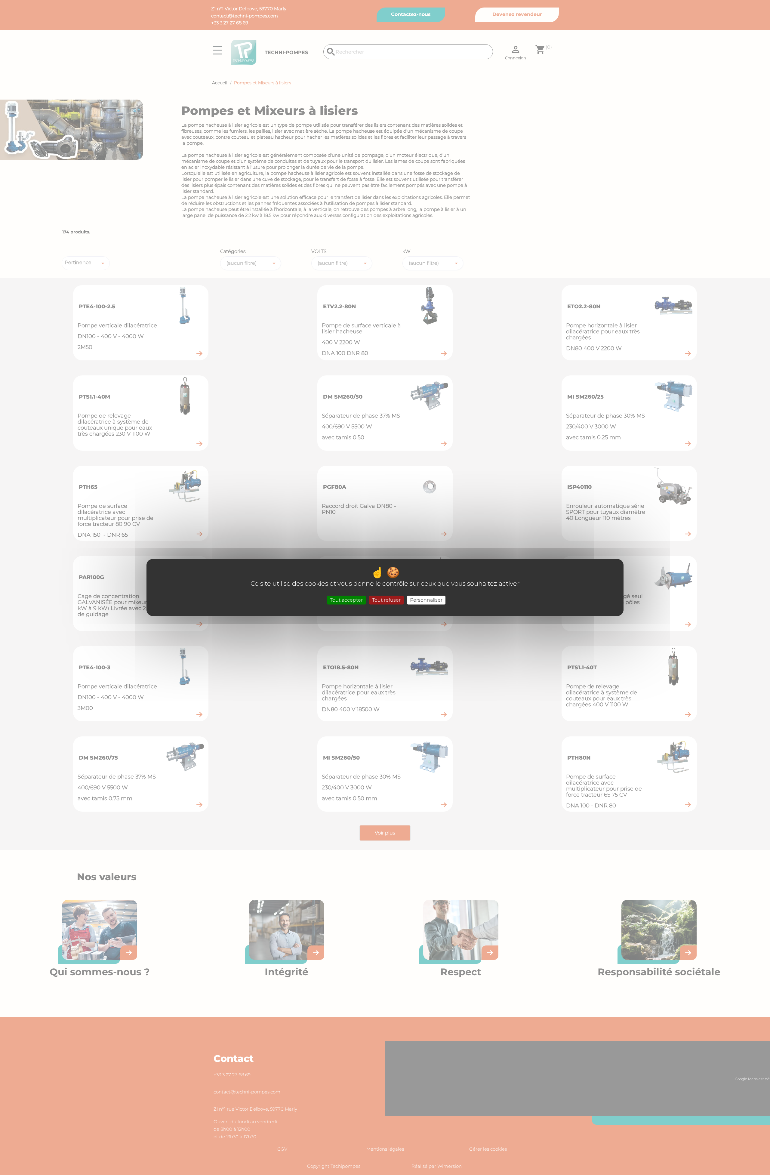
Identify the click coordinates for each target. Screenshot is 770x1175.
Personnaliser (426, 600)
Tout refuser (386, 600)
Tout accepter (346, 600)
